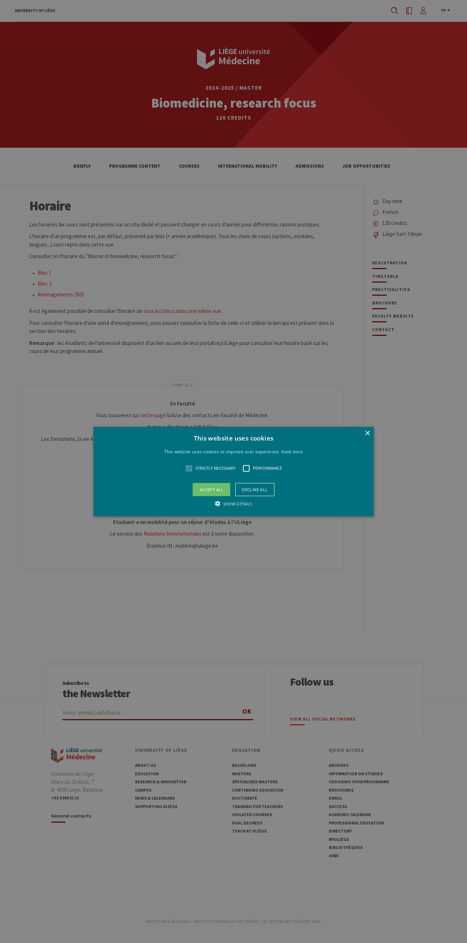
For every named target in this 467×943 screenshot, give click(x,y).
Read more (292, 451)
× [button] (367, 433)
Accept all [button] (212, 489)
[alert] (233, 471)
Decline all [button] (254, 489)
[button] (233, 471)
